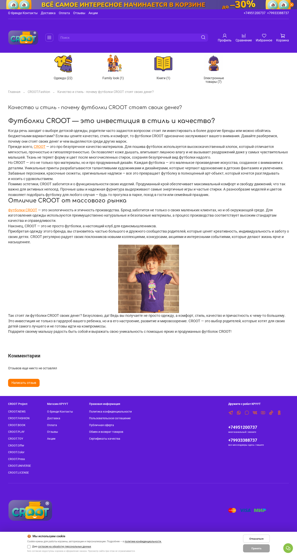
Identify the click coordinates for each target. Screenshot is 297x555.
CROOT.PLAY (16, 432)
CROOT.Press (16, 459)
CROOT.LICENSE (18, 472)
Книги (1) (163, 78)
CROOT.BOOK (16, 425)
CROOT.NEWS (16, 411)
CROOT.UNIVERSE (19, 466)
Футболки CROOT (22, 210)
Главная (14, 92)
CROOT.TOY (15, 438)
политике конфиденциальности (143, 541)
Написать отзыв (24, 383)
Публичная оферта (101, 425)
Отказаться (256, 538)
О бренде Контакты (23, 13)
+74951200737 (254, 13)
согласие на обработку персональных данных (64, 546)
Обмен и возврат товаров (106, 432)
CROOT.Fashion (39, 92)
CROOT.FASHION (18, 418)
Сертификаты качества (104, 438)
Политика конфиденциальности (110, 411)
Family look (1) (113, 78)
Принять (256, 548)
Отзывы (79, 13)
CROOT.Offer (16, 445)
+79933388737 (278, 13)
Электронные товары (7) (213, 79)
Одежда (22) (63, 78)
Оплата (64, 13)
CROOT (39, 147)
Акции (93, 13)
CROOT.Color (16, 452)
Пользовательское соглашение (110, 418)
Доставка (48, 13)
